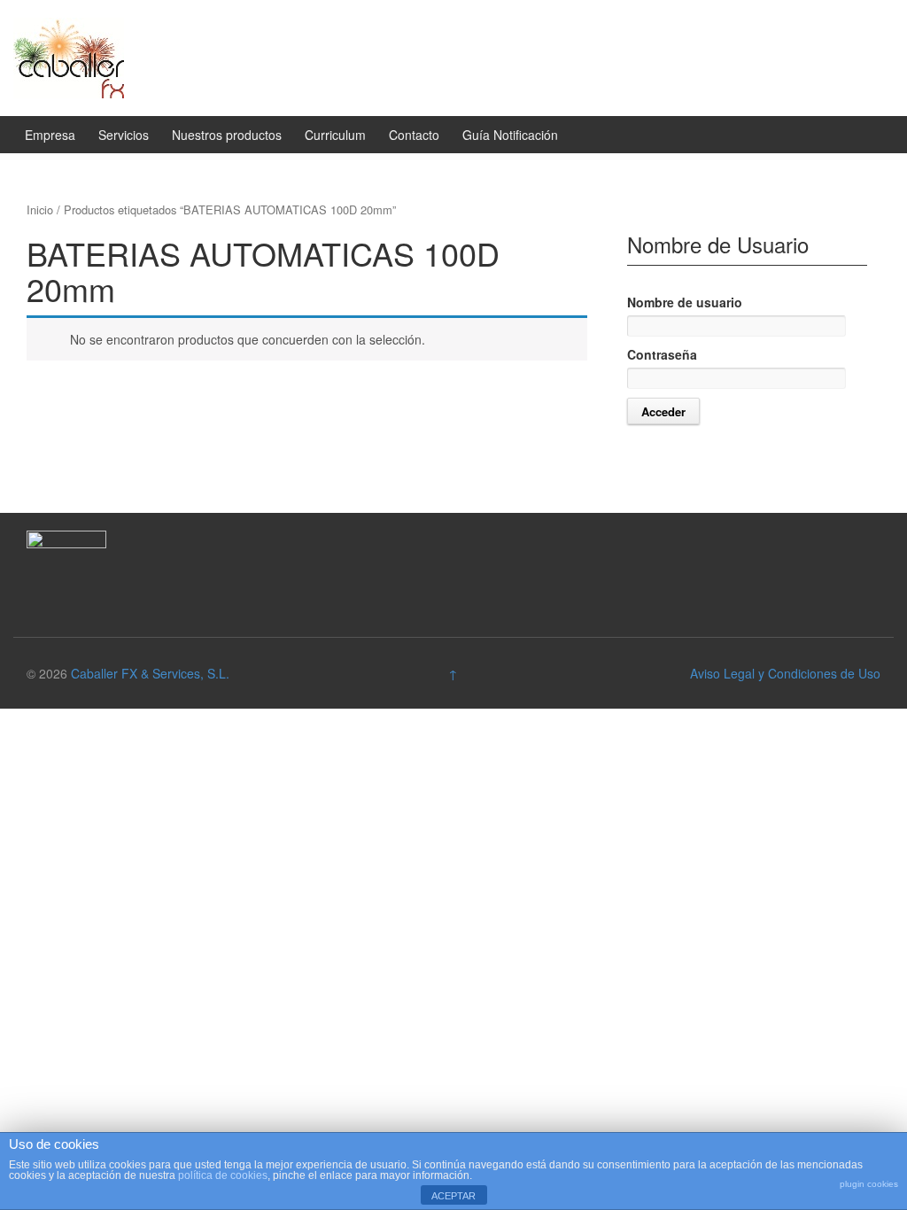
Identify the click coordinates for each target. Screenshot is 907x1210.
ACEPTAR (453, 1196)
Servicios (123, 134)
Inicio (40, 209)
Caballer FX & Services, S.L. (150, 673)
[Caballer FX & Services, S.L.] (68, 56)
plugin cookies (869, 1184)
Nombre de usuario (684, 302)
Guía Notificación (510, 134)
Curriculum (335, 134)
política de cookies (222, 1175)
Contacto (414, 134)
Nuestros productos (227, 134)
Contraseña (662, 354)
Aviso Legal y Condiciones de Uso (785, 673)
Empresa (50, 134)
